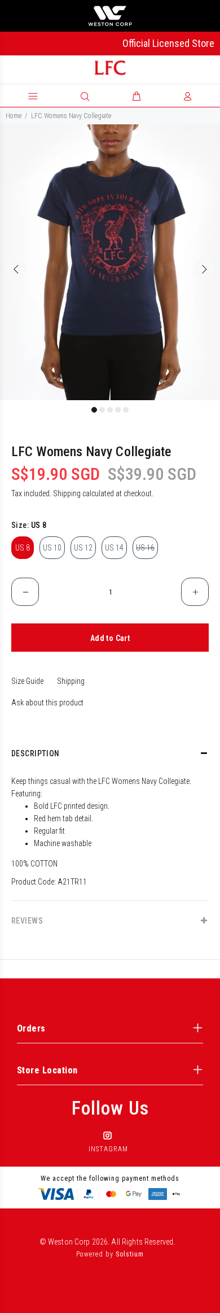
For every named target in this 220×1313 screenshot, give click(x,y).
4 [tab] (118, 410)
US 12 (83, 547)
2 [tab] (102, 410)
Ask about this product (47, 702)
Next (203, 269)
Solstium (130, 1254)
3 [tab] (110, 410)
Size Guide (27, 681)
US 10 (52, 547)
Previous (16, 269)
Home (13, 116)
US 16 (145, 547)
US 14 (114, 547)
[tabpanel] (110, 262)
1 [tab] (94, 410)
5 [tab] (126, 410)
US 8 (22, 547)
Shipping (67, 493)
